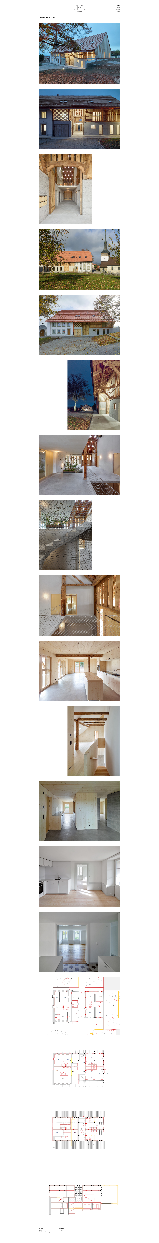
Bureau (118, 7)
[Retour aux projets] (117, 19)
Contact (117, 9)
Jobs (118, 11)
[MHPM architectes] (79, 11)
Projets (118, 5)
